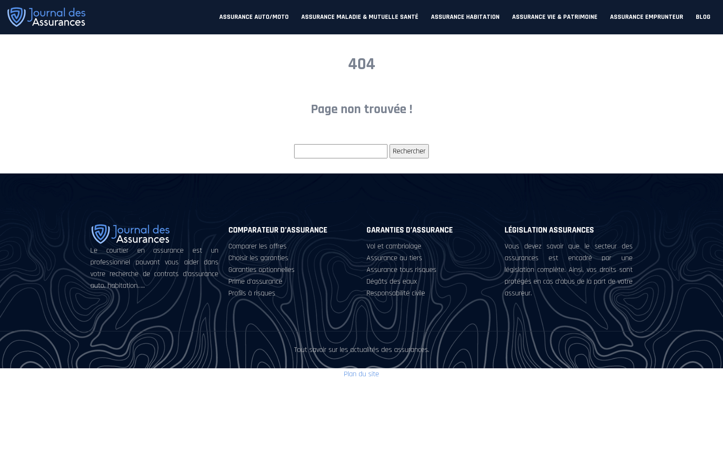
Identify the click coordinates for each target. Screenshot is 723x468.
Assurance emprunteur (646, 17)
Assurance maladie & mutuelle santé (359, 17)
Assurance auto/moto (254, 17)
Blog (703, 17)
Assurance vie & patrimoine (554, 17)
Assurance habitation (465, 17)
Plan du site (361, 374)
